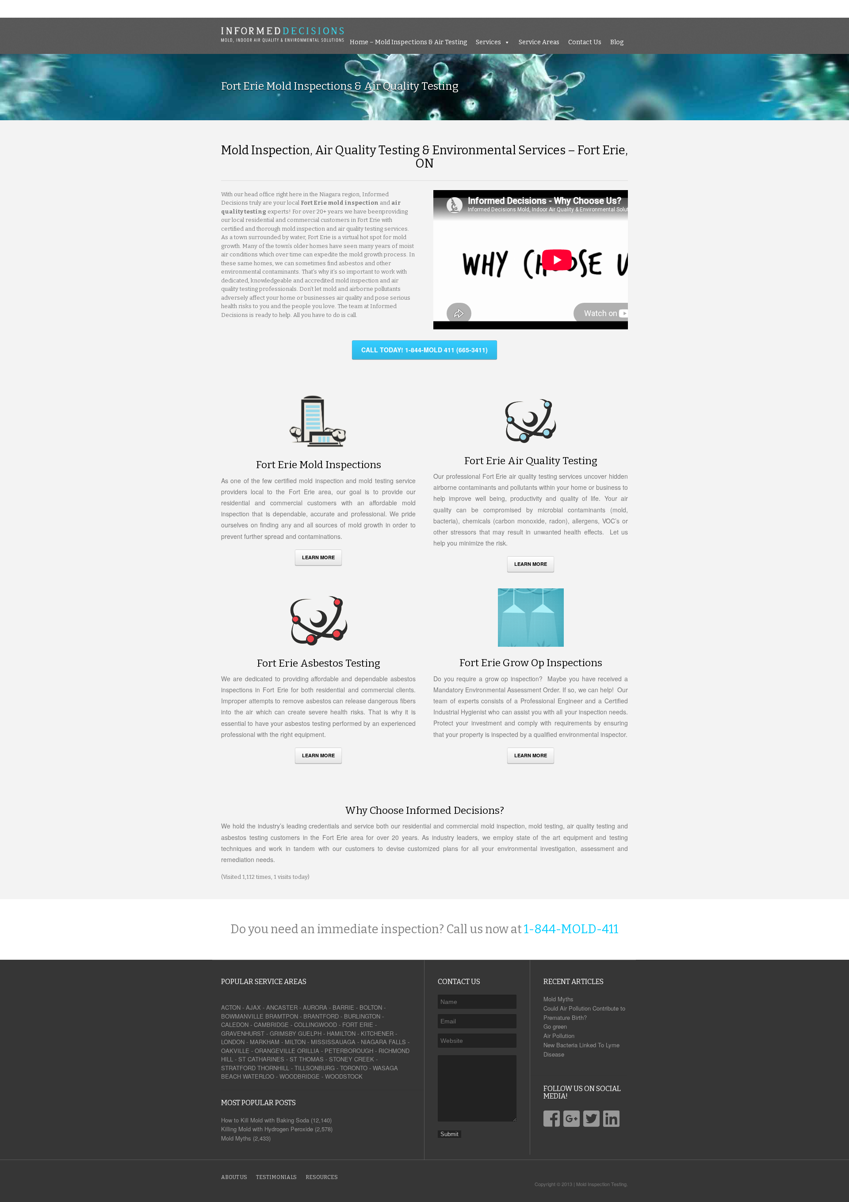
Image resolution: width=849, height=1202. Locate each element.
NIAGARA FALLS (383, 1042)
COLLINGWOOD (315, 1024)
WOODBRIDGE (299, 1076)
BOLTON (370, 1007)
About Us (234, 1177)
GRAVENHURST (242, 1033)
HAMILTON (341, 1033)
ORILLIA (308, 1050)
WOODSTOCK (344, 1076)
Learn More (318, 557)
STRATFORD (238, 1068)
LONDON (233, 1042)
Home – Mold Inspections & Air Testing (629, 8)
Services (709, 8)
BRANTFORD (321, 1016)
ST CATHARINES (261, 1059)
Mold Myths (558, 999)
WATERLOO (258, 1076)
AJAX (253, 1007)
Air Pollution (558, 1035)
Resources (322, 1177)
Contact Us (805, 8)
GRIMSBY (283, 1033)
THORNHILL (273, 1068)
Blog (838, 8)
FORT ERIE (357, 1024)
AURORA (315, 1007)
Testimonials (276, 1177)
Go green (555, 1026)
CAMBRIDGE (271, 1024)
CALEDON (235, 1024)
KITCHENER (377, 1033)
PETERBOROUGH (349, 1050)
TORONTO (353, 1068)
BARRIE (343, 1007)
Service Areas (760, 8)
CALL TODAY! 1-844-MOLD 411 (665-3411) (424, 349)
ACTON (231, 1007)
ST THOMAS (307, 1059)
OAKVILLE (235, 1050)
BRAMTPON (281, 1016)
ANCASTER (282, 1007)
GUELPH (309, 1033)
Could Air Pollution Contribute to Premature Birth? (584, 1013)
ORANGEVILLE (275, 1050)
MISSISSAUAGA (333, 1042)
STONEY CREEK (351, 1059)
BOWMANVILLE (242, 1016)
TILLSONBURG (314, 1068)
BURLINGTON (362, 1016)
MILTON (295, 1042)
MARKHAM (264, 1042)
